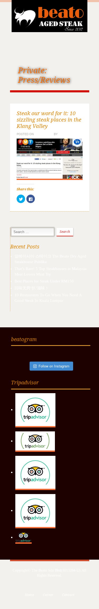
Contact (68, 595)
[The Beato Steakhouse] (50, 15)
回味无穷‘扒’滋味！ (32, 288)
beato (63, 134)
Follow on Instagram (54, 365)
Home (29, 595)
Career (48, 595)
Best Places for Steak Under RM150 (44, 281)
